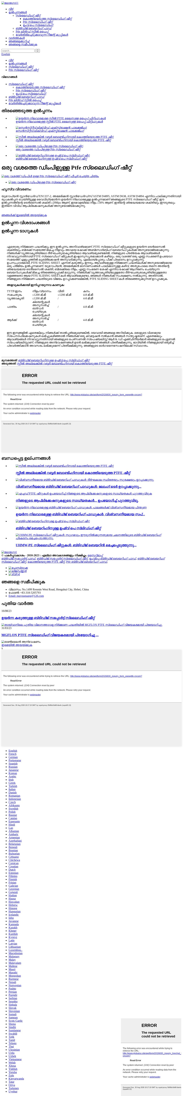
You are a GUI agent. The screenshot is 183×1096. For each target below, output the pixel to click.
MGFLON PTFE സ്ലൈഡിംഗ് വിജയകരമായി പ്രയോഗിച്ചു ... (50, 635)
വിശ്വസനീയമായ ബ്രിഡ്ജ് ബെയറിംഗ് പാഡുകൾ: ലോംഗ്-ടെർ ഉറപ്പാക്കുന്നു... (78, 486)
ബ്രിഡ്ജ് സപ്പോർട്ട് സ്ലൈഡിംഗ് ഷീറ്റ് (62, 558)
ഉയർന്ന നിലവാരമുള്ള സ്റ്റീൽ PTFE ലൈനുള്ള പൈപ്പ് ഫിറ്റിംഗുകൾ (59, 121)
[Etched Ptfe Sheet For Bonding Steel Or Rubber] (65, 465)
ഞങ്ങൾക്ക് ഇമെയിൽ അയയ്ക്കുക (24, 215)
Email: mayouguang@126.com (26, 595)
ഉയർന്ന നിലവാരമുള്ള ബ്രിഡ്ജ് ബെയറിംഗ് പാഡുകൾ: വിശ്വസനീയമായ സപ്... (80, 514)
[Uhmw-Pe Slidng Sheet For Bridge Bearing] (53, 521)
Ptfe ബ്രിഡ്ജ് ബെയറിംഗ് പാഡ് (86, 561)
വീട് (11, 9)
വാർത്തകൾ (17, 37)
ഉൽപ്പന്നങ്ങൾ (18, 12)
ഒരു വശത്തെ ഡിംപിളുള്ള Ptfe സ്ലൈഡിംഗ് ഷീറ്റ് (48, 149)
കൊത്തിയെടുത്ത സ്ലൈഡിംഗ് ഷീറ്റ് (47, 18)
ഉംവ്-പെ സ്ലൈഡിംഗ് (38, 25)
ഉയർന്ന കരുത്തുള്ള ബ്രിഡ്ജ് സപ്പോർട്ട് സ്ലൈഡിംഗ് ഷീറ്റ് (48, 618)
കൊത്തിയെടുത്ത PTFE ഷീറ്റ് (46, 561)
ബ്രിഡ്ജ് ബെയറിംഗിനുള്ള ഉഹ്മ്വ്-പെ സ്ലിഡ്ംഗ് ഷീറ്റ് (51, 158)
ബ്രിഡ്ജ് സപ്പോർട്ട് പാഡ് (18, 558)
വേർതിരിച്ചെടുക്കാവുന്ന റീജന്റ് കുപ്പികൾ (42, 34)
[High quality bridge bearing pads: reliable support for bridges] (81, 507)
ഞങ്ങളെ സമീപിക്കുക (23, 44)
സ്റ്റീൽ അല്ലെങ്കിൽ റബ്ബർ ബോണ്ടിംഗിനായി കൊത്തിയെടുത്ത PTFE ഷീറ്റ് (63, 140)
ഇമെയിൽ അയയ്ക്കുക (16, 644)
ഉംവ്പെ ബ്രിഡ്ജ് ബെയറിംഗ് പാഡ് (112, 558)
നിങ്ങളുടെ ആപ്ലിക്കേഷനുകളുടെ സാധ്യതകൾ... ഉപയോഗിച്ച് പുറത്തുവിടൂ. (77, 500)
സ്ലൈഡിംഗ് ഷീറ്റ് (28, 15)
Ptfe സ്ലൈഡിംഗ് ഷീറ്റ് (38, 21)
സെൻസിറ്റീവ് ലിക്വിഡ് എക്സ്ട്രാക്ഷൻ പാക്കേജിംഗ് (50, 130)
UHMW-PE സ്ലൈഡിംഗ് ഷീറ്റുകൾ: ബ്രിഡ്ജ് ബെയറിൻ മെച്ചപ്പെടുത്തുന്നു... (76, 545)
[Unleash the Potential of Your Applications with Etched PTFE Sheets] (84, 493)
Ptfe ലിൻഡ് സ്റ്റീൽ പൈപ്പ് (32, 31)
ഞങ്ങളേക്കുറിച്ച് (19, 41)
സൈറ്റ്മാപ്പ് (95, 555)
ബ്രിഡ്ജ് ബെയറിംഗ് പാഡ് (33, 28)
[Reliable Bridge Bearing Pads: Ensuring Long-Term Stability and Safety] (85, 479)
